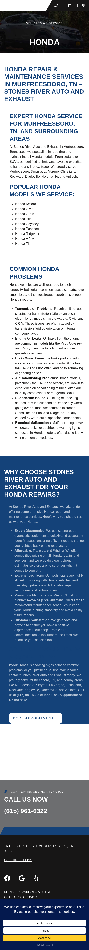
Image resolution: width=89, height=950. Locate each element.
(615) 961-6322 (25, 811)
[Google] (22, 878)
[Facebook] (7, 878)
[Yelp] (36, 878)
